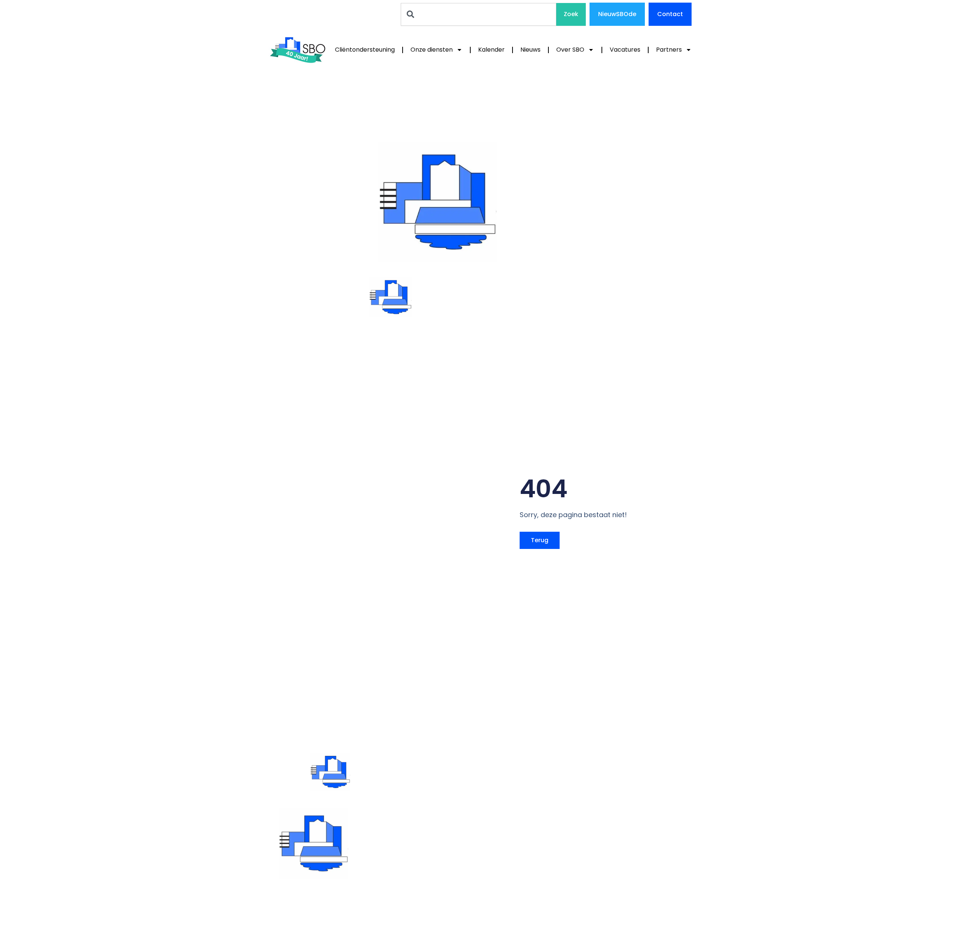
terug (539, 540)
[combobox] (478, 14)
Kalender (491, 49)
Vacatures (625, 49)
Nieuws (530, 49)
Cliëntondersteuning (365, 49)
